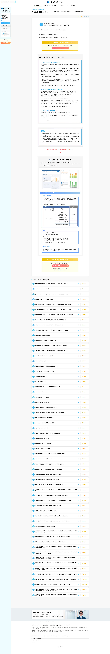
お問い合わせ (5, 42)
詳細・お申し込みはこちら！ (60, 48)
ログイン (5, 35)
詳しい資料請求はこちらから (60, 269)
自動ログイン (6, 33)
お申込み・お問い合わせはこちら (60, 265)
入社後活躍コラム (38, 621)
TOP (33, 621)
